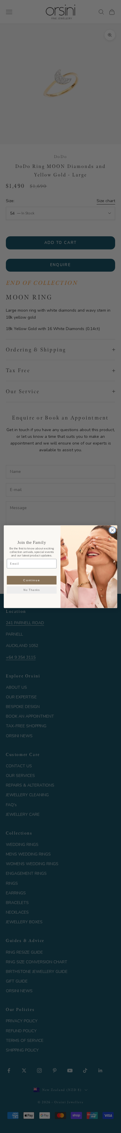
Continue (31, 580)
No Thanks (31, 589)
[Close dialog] (112, 530)
